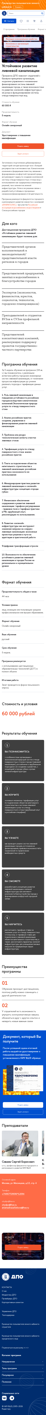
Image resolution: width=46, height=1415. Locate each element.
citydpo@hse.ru (9, 1204)
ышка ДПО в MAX (19, 1398)
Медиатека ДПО (9, 1294)
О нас (4, 1291)
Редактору (6, 1409)
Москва (7, 52)
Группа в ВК (4, 1398)
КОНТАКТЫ (7, 1287)
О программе (9, 29)
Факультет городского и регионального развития (19, 53)
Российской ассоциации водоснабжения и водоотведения (21, 206)
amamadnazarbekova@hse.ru (15, 1207)
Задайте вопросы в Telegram (11, 1398)
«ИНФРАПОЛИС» (9, 204)
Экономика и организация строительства (17, 44)
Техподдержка (8, 1315)
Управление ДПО (9, 1311)
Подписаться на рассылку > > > (15, 1347)
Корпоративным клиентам (13, 1302)
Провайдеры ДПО (9, 1298)
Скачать (18, 7)
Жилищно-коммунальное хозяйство (21, 39)
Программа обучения (26, 29)
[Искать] (42, 13)
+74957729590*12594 (13, 1193)
